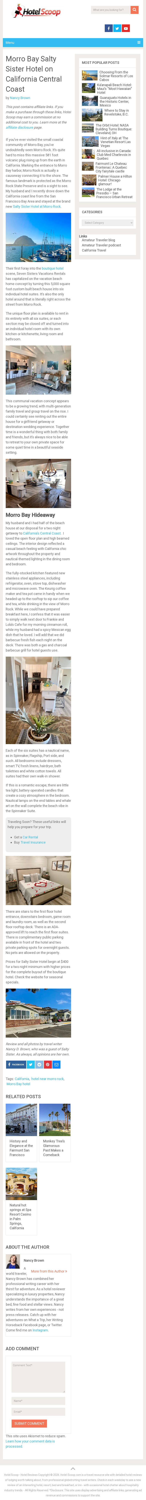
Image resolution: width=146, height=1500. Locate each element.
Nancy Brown (20, 98)
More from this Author (48, 1271)
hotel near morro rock (47, 1079)
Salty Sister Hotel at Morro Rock (37, 206)
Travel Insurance (33, 842)
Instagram (40, 1330)
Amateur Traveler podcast (101, 245)
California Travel (94, 250)
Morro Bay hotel (18, 1084)
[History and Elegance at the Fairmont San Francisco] (21, 1120)
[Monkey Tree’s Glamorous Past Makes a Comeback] (55, 1120)
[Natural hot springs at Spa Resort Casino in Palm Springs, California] (21, 1184)
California (22, 1079)
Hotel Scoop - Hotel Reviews (21, 1474)
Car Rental (30, 837)
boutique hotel (52, 268)
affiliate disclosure (19, 127)
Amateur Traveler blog (98, 240)
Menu (10, 43)
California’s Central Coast (42, 533)
